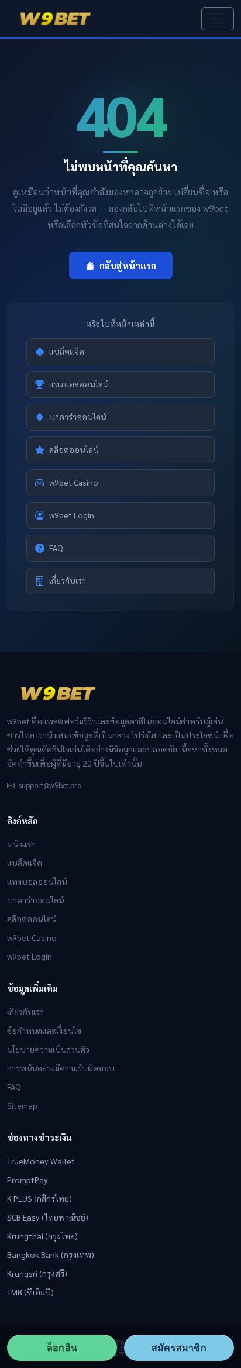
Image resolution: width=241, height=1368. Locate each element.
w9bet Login (71, 515)
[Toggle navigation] (217, 18)
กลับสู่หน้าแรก (127, 265)
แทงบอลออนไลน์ (78, 384)
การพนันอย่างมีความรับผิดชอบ (61, 1068)
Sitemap (22, 1105)
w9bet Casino (73, 482)
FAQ (56, 547)
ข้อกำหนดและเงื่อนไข (44, 1030)
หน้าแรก (21, 843)
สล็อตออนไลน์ (73, 449)
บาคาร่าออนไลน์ (77, 416)
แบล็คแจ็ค (66, 351)
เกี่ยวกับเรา (67, 580)
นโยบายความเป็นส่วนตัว (48, 1049)
